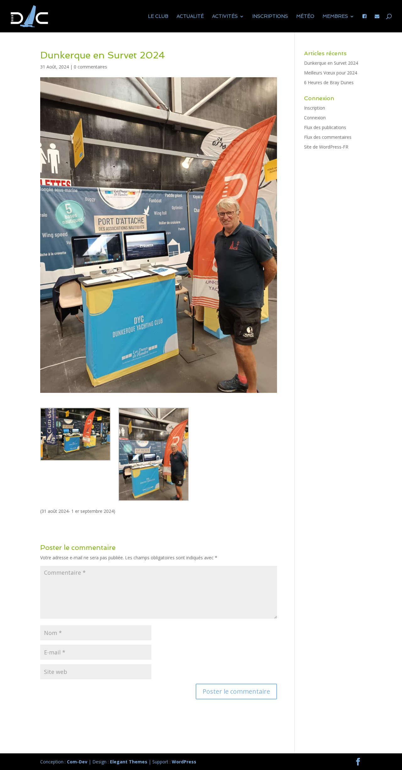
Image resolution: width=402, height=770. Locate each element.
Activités (225, 16)
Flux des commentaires (327, 137)
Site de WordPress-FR (326, 147)
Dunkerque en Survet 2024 (331, 63)
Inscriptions (270, 16)
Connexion (315, 118)
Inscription (314, 108)
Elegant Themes (128, 762)
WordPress (184, 762)
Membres (335, 16)
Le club (158, 16)
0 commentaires (90, 67)
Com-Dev (77, 762)
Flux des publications (325, 127)
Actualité (190, 16)
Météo (305, 16)
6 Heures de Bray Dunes (329, 82)
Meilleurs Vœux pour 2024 (330, 73)
